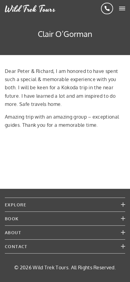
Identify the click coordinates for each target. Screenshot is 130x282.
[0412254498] (107, 8)
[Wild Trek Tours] (30, 8)
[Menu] (122, 9)
